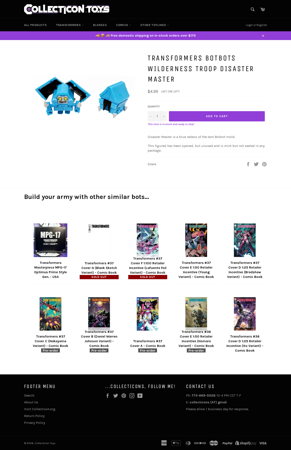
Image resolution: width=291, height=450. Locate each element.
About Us (31, 402)
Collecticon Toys (45, 443)
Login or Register (256, 25)
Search (29, 395)
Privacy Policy (34, 423)
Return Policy (34, 416)
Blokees (100, 25)
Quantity (154, 106)
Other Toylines (153, 25)
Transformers (69, 25)
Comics (122, 25)
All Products (35, 25)
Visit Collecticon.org (39, 409)
